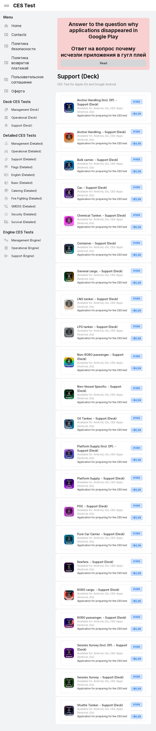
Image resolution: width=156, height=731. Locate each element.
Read (103, 63)
